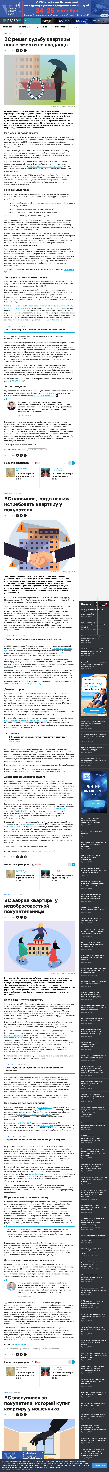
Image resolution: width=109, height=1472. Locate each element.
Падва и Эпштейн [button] (11, 1269)
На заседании (10, 694)
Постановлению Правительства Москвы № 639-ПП (26, 720)
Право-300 (7, 27)
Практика (10, 326)
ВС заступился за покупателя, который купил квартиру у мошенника (38, 738)
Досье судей (42, 27)
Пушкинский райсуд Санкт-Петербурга (45, 166)
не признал (47, 1114)
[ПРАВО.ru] (12, 20)
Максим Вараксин (18, 1344)
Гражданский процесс (44, 851)
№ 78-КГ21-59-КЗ (16, 381)
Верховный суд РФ (37, 450)
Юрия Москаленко (54, 320)
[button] (17, 50)
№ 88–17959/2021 (16, 827)
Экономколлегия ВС (51, 1349)
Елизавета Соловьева (20, 851)
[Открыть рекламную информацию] (105, 715)
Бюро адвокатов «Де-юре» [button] (43, 395)
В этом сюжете (12, 733)
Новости (86, 604)
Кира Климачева (18, 450)
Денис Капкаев (35, 1174)
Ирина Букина (46, 1125)
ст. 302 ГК (59, 653)
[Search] (76, 27)
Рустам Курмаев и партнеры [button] (32, 824)
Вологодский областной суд (29, 1114)
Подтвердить (99, 1465)
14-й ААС (39, 1077)
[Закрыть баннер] (42, 1452)
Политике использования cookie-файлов (17, 1469)
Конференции (24, 27)
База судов (60, 27)
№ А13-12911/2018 (23, 1123)
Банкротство (12, 1349)
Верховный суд (35, 684)
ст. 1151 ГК (8, 666)
